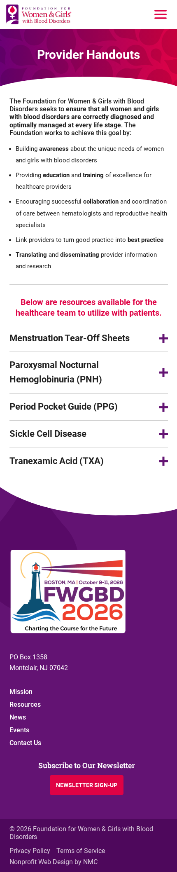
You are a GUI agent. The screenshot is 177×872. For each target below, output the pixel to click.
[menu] (160, 14)
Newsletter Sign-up (86, 785)
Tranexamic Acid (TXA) (56, 461)
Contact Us (25, 743)
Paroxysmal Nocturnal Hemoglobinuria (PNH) (55, 372)
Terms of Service (80, 851)
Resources (25, 704)
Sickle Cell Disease (47, 434)
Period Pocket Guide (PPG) (63, 406)
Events (19, 730)
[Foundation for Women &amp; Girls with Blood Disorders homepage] (39, 14)
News (17, 717)
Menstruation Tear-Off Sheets (69, 338)
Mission (21, 692)
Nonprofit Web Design (41, 862)
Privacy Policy (29, 851)
